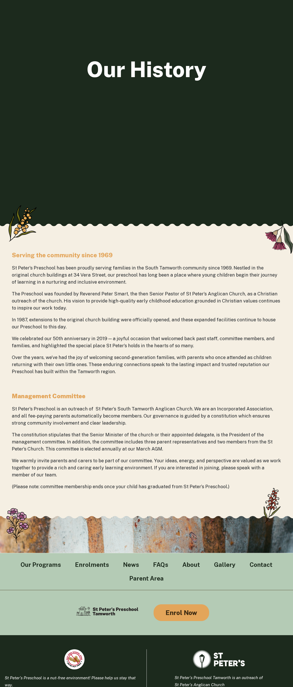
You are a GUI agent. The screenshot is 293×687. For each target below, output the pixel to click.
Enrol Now (181, 613)
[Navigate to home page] (107, 612)
